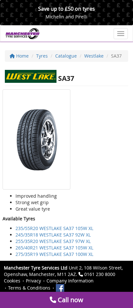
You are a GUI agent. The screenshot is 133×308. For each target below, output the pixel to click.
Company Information (70, 281)
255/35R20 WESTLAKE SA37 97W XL (53, 241)
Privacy (33, 281)
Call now (69, 299)
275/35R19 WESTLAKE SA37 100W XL (54, 254)
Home (22, 56)
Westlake (94, 56)
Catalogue (66, 56)
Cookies (12, 281)
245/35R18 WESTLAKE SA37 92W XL (53, 235)
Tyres (42, 56)
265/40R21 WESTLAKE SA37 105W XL (54, 248)
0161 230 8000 (99, 274)
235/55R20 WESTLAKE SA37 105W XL (54, 228)
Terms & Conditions (29, 288)
